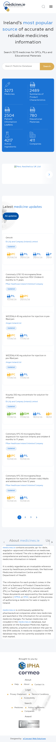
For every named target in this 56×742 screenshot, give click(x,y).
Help (17, 684)
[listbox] (28, 247)
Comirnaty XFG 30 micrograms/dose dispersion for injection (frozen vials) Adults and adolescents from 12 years (27, 478)
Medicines (18, 707)
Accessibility (29, 698)
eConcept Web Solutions (34, 739)
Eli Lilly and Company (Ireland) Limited (22, 242)
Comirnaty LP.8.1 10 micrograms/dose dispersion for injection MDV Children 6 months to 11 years (24, 277)
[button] (49, 174)
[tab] (24, 542)
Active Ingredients (36, 707)
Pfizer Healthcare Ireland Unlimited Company (24, 284)
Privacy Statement (18, 694)
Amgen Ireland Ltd (13, 323)
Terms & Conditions (40, 694)
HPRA (17, 597)
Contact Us (39, 685)
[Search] (43, 6)
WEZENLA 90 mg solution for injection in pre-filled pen (26, 357)
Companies (29, 711)
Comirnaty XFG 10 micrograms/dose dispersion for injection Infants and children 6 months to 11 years (28, 436)
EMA (25, 597)
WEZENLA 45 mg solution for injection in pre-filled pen (28, 317)
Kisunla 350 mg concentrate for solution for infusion (27, 396)
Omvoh (9, 238)
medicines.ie (9, 548)
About (26, 684)
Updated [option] (11, 247)
